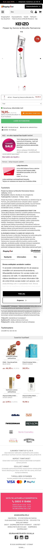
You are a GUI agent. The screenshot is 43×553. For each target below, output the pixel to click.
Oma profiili (12, 518)
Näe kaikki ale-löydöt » (10, 157)
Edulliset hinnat (22, 523)
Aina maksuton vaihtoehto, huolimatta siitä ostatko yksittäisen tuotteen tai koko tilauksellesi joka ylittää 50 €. (21, 453)
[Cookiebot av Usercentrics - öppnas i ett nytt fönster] (30, 251)
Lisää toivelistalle (10, 127)
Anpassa (20, 300)
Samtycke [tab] (8, 257)
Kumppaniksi (32, 527)
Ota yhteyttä (35, 520)
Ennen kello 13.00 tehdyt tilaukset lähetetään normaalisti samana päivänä (21, 461)
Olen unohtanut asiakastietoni (16, 520)
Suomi (21, 548)
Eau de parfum (5, 19)
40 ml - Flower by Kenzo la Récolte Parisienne (24, 97)
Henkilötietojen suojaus (17, 527)
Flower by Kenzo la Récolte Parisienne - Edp (24, 19)
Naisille (26, 17)
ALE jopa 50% (8, 2)
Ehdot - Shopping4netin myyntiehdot (18, 525)
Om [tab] (35, 257)
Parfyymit (33, 17)
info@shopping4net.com (22, 509)
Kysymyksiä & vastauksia (27, 518)
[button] (40, 12)
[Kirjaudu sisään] (36, 12)
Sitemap (30, 544)
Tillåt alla (21, 294)
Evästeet (37, 525)
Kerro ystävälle (9, 130)
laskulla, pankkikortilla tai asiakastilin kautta (21, 477)
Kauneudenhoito (17, 17)
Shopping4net (5, 17)
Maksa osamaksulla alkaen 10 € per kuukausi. (10, 116)
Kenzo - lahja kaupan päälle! (13, 162)
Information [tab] (21, 257)
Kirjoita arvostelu (29, 127)
